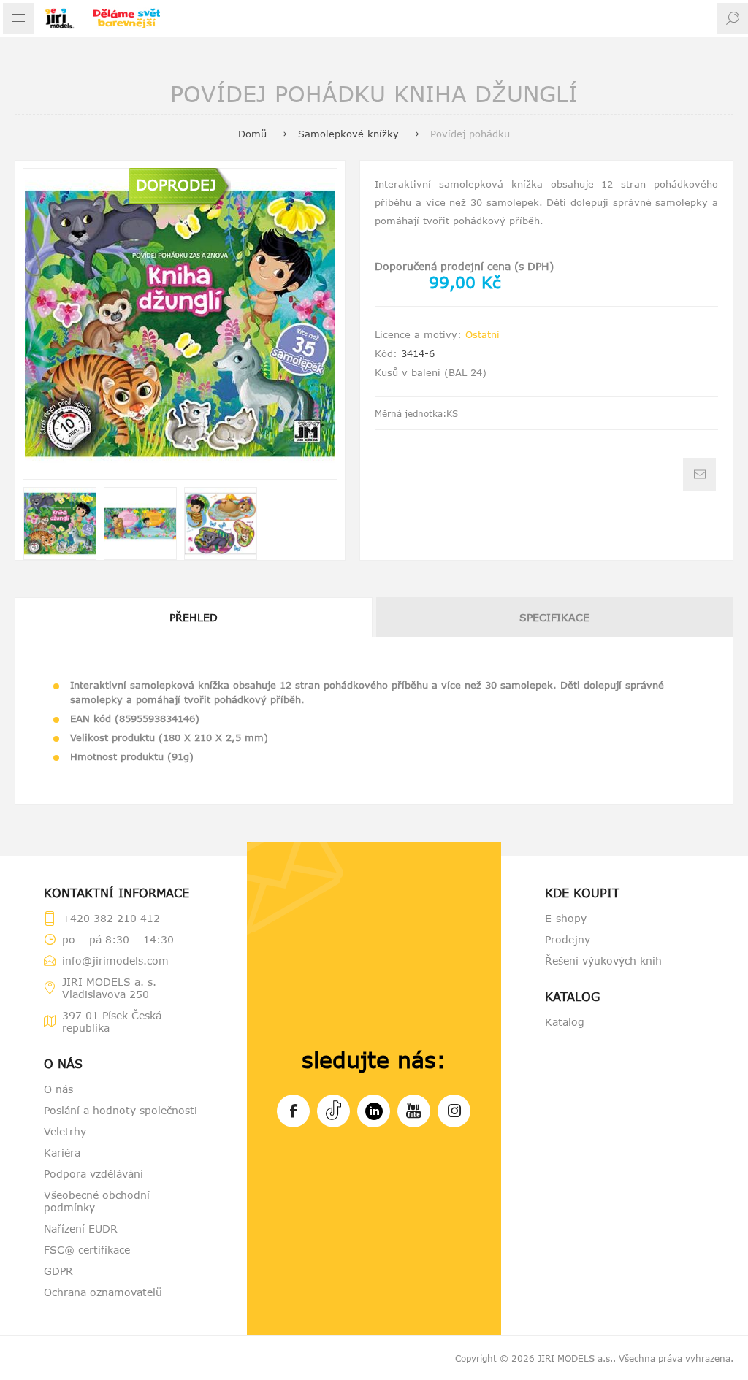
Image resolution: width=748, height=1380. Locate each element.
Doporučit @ (699, 474)
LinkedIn (373, 1111)
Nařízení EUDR (81, 1228)
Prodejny (567, 939)
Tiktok (333, 1111)
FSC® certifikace (87, 1249)
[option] (60, 523)
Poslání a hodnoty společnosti (120, 1110)
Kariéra (62, 1152)
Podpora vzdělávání (93, 1174)
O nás (58, 1089)
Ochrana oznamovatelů (103, 1292)
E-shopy (566, 918)
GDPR (58, 1271)
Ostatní (482, 334)
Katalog (564, 1022)
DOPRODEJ (176, 184)
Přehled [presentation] (193, 617)
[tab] (194, 617)
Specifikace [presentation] (554, 617)
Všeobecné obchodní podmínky (97, 1201)
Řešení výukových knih (603, 960)
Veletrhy (65, 1131)
